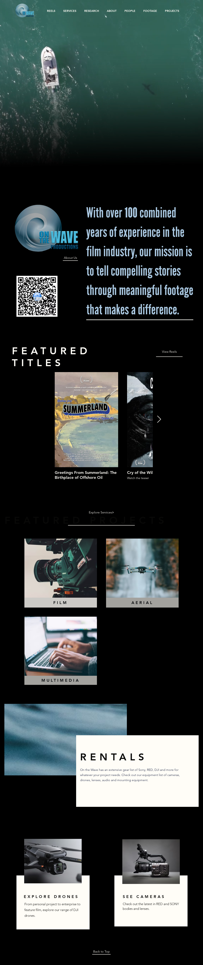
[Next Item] (159, 419)
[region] (52, 887)
